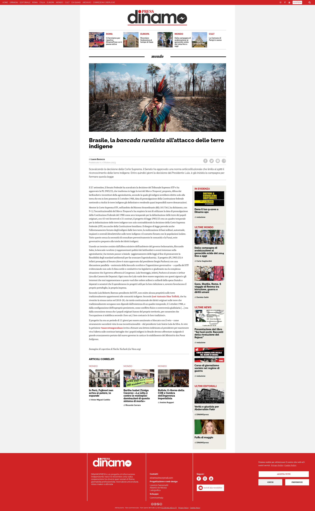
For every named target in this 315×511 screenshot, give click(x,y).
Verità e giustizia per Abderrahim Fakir (207, 408)
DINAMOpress (203, 414)
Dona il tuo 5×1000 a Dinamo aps (206, 210)
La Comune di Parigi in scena (215, 39)
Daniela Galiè (203, 297)
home (5, 2)
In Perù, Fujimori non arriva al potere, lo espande (101, 393)
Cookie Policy (195, 508)
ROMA (35, 2)
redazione (201, 217)
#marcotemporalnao (112, 327)
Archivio (87, 2)
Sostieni (297, 2)
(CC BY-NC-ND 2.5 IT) (169, 508)
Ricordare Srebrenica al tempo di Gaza (146, 40)
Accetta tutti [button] (283, 474)
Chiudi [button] (270, 482)
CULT (67, 2)
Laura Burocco (98, 159)
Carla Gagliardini (204, 261)
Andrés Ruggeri (167, 402)
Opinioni (14, 2)
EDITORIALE (25, 2)
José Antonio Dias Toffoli (165, 296)
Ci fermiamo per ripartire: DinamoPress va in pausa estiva (114, 41)
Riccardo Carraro (133, 405)
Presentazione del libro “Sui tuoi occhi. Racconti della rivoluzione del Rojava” (209, 333)
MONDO (59, 2)
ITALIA (42, 2)
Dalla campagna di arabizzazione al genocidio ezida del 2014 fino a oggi (183, 42)
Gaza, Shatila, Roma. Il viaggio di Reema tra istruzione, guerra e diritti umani (208, 288)
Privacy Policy (183, 508)
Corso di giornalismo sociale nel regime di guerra (207, 368)
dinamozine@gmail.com (161, 477)
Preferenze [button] (297, 482)
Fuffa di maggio (204, 437)
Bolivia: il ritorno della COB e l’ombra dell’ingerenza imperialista (171, 394)
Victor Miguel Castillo (100, 400)
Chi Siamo (76, 2)
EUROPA (50, 2)
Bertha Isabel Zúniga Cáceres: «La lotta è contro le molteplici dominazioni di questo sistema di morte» (137, 396)
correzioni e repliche (104, 2)
